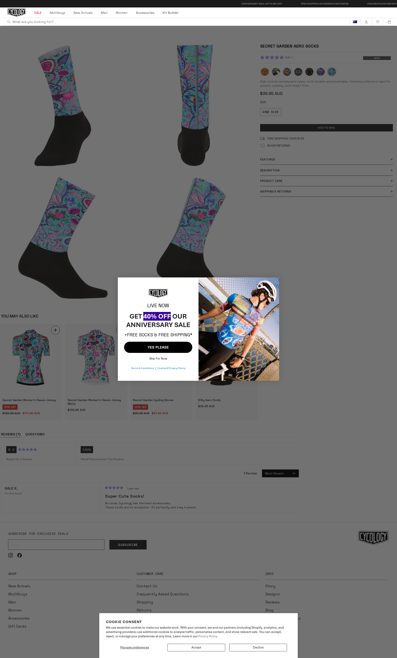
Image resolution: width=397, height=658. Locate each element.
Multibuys (57, 13)
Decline (258, 647)
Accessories (145, 13)
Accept (196, 647)
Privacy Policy (207, 636)
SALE (38, 13)
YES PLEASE (158, 347)
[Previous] (247, 315)
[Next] (255, 315)
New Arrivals (83, 13)
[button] (389, 21)
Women (122, 13)
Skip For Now (158, 357)
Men (104, 13)
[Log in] (366, 21)
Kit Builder (171, 13)
